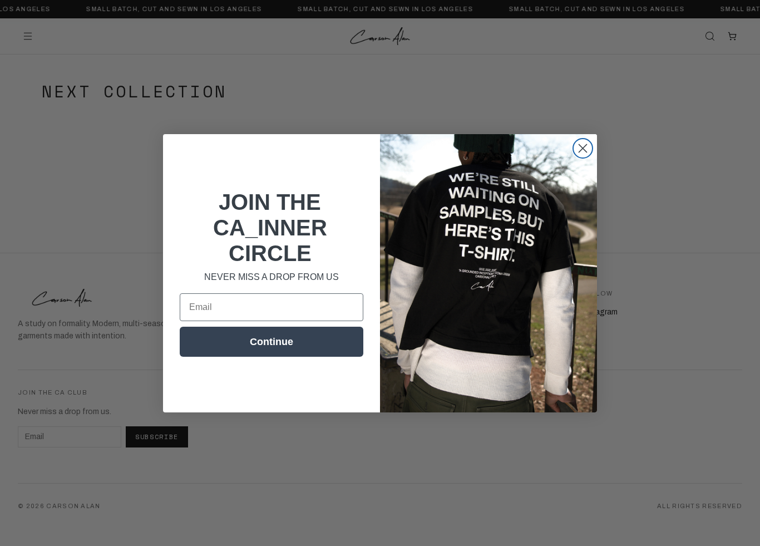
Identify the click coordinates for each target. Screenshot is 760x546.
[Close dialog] (583, 148)
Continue (271, 341)
